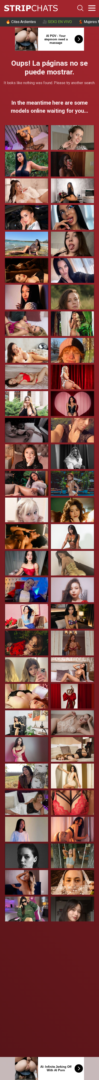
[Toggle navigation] (92, 8)
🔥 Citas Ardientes (21, 22)
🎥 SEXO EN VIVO (57, 22)
